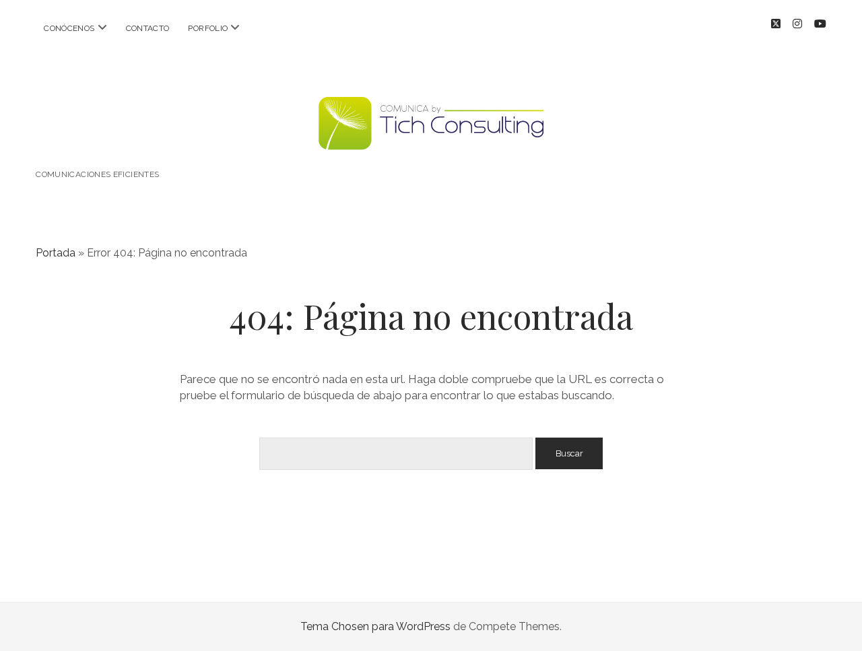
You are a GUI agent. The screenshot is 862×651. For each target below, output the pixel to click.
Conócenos (69, 28)
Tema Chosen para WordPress (375, 626)
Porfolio (208, 28)
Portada (55, 252)
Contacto (148, 28)
